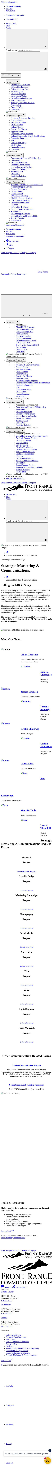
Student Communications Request (26, 1065)
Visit (7, 26)
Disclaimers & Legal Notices (17, 1351)
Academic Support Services (21, 187)
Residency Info (17, 171)
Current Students (13, 6)
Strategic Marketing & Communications (21, 1355)
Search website (12, 50)
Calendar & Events (13, 1335)
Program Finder (17, 120)
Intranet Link (7, 1231)
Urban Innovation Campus (21, 98)
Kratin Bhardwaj (30, 728)
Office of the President (19, 87)
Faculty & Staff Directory (16, 1337)
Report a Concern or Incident (22, 209)
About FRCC (13, 81)
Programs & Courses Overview (23, 118)
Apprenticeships (17, 131)
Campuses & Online (19, 96)
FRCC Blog (10, 1339)
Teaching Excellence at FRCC (23, 103)
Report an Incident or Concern (18, 1353)
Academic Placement (19, 162)
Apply (8, 28)
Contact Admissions (18, 176)
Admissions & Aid (15, 155)
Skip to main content (9, 2)
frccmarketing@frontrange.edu (13, 1238)
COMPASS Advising (19, 196)
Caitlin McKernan (46, 745)
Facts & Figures (17, 91)
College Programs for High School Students (28, 136)
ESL (12, 140)
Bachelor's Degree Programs (22, 134)
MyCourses (10, 11)
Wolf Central (16, 220)
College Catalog (17, 127)
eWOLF (9, 8)
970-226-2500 (6, 1326)
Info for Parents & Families (21, 167)
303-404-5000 (6, 1313)
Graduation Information (20, 202)
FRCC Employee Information (17, 1342)
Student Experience (15, 181)
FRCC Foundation (18, 100)
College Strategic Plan (19, 89)
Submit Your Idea (26, 947)
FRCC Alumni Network (20, 200)
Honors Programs (18, 147)
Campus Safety (17, 191)
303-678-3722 (6, 1300)
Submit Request (26, 890)
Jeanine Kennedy (45, 708)
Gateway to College (18, 143)
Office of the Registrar (19, 207)
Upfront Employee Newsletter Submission (26, 1085)
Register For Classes (19, 129)
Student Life (15, 211)
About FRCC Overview (20, 85)
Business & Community (15, 225)
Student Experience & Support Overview (27, 184)
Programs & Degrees (16, 115)
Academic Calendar (18, 122)
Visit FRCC (15, 174)
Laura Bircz (27, 763)
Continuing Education (19, 138)
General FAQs (16, 107)
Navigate (9, 1346)
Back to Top (7, 1361)
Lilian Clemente (29, 654)
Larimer (4, 1318)
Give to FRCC (11, 19)
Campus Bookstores (18, 189)
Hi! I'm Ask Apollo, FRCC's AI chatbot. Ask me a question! (27, 1454)
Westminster (5, 1305)
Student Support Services (20, 214)
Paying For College (18, 169)
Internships (15, 149)
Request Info (11, 23)
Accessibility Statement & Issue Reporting (22, 1348)
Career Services (17, 193)
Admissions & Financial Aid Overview (26, 158)
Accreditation (16, 105)
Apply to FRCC (17, 160)
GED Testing (16, 145)
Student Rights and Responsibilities (24, 216)
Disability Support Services (21, 198)
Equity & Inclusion (18, 94)
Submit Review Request (26, 871)
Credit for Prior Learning (20, 165)
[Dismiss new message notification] (50, 1450)
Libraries (14, 205)
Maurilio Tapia (28, 810)
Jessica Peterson (29, 691)
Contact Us (15, 109)
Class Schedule (17, 125)
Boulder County (7, 1292)
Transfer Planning (18, 218)
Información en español (15, 15)
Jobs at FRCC (11, 1344)
